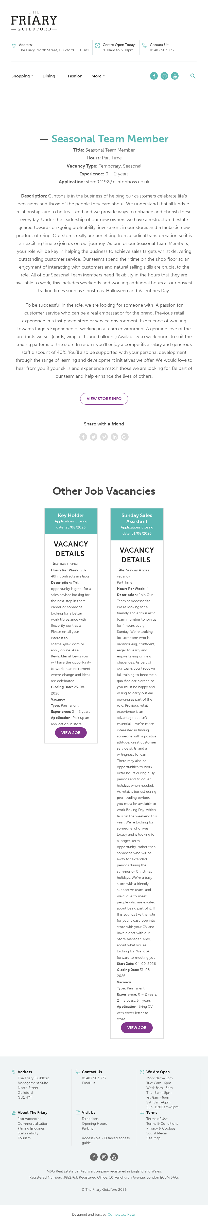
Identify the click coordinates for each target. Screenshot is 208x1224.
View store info (104, 398)
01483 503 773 (162, 50)
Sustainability (28, 1133)
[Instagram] (164, 76)
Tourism (24, 1138)
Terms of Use (157, 1119)
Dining (49, 76)
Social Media (156, 1133)
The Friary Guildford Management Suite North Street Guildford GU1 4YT (33, 1088)
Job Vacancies (29, 1119)
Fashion (75, 76)
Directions (90, 1119)
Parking (88, 1128)
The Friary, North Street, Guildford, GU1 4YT (54, 50)
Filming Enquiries (31, 1128)
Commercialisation (33, 1123)
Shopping (20, 76)
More (96, 76)
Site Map (153, 1138)
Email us (88, 1083)
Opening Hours (94, 1123)
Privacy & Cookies (160, 1128)
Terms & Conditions (162, 1123)
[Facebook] (154, 76)
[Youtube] (175, 76)
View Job (70, 732)
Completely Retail (122, 1214)
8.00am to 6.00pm (118, 50)
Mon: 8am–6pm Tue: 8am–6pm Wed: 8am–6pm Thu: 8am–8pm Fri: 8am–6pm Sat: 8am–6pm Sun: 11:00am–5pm (162, 1092)
